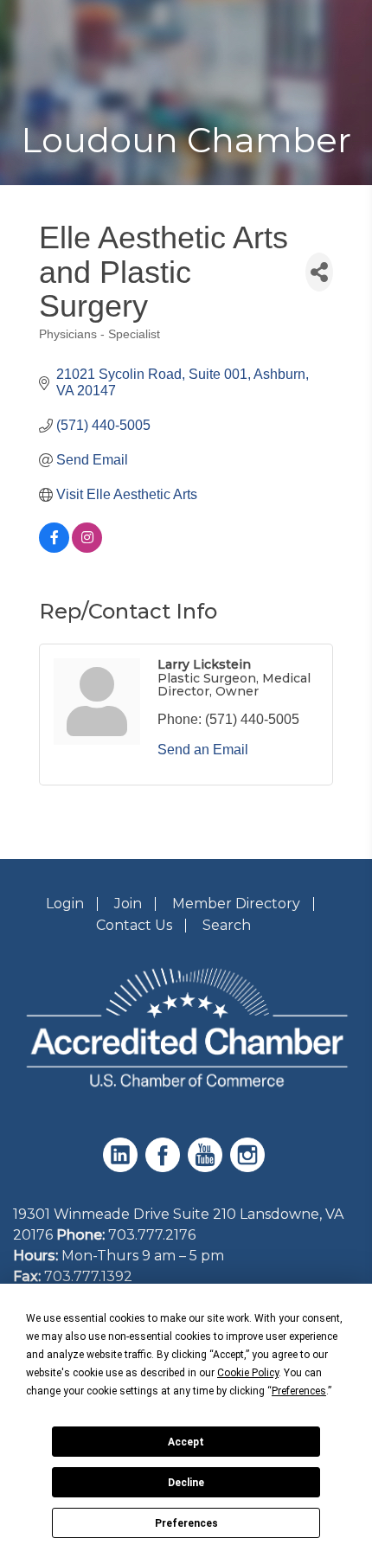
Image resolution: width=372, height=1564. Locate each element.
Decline (186, 1483)
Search (226, 925)
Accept (186, 1442)
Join (128, 903)
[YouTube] (207, 1167)
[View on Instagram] (87, 548)
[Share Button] (319, 272)
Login (65, 903)
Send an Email (202, 749)
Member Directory (236, 903)
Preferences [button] (299, 1391)
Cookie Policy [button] (248, 1373)
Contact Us (134, 925)
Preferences (186, 1523)
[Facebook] (164, 1167)
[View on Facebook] (54, 548)
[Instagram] (249, 1167)
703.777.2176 (152, 1235)
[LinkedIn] (122, 1167)
